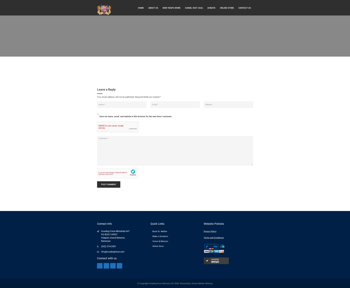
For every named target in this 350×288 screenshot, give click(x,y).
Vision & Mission (160, 241)
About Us (153, 8)
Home (141, 8)
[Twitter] (106, 266)
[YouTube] (113, 266)
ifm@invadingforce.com (112, 251)
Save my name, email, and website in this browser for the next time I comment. (135, 116)
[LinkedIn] (119, 266)
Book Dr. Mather (159, 231)
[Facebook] (100, 266)
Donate (211, 8)
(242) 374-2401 (108, 246)
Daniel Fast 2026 (194, 8)
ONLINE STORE (227, 8)
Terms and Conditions (214, 237)
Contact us (244, 8)
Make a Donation (160, 236)
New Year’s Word (171, 8)
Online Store (158, 246)
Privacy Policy (210, 231)
